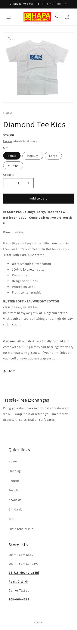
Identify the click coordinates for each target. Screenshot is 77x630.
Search (13, 490)
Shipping (7, 141)
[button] (8, 16)
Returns (14, 481)
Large (53, 156)
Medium (32, 156)
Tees (12, 519)
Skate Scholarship (21, 529)
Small (12, 156)
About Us (15, 500)
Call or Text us (19, 590)
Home (13, 461)
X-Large (13, 165)
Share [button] (11, 371)
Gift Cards (15, 509)
